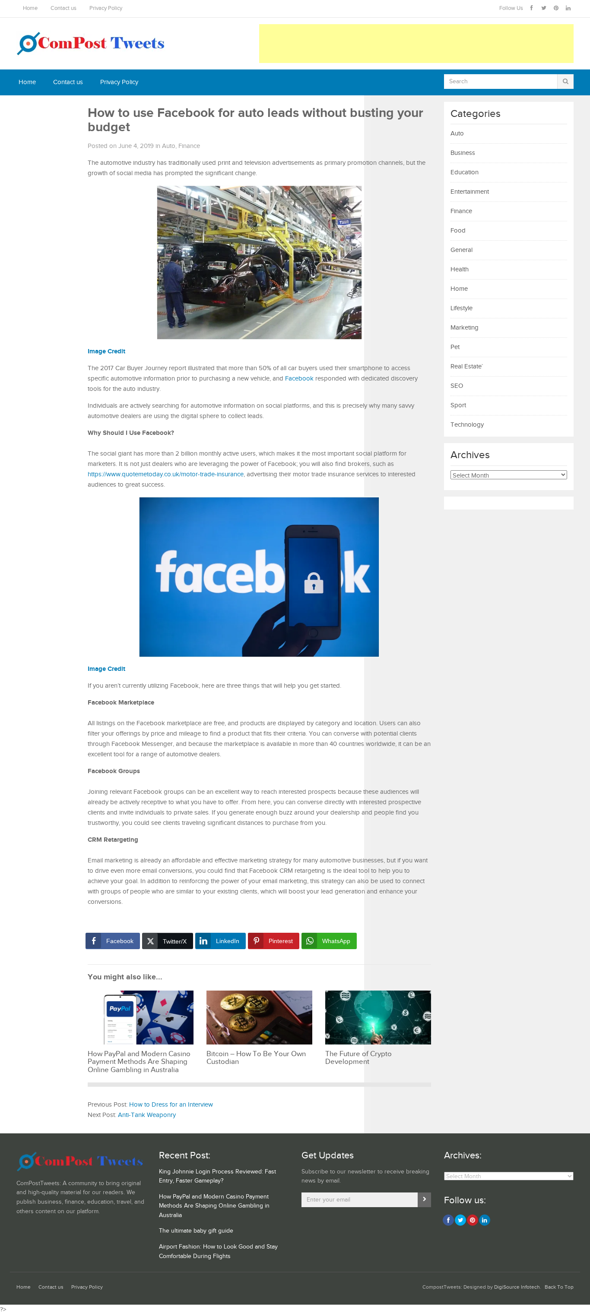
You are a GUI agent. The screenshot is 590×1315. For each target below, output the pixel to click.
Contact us (63, 8)
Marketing (464, 327)
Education (464, 172)
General (461, 250)
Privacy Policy (105, 8)
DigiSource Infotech (517, 1287)
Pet (455, 347)
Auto (168, 146)
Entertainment (469, 191)
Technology (467, 424)
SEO (456, 386)
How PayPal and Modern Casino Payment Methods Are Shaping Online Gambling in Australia (214, 1206)
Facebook (299, 378)
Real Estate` (466, 366)
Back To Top (559, 1287)
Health (459, 269)
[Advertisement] (416, 43)
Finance (189, 146)
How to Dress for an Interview (171, 1104)
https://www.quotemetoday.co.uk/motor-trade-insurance (166, 474)
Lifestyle (461, 308)
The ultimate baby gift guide (196, 1230)
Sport (458, 405)
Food (458, 230)
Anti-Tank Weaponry (147, 1115)
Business (462, 153)
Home (30, 8)
